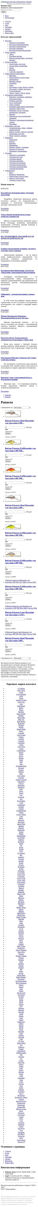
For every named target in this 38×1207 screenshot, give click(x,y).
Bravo (21, 731)
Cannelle (21, 733)
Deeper (21, 758)
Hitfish (21, 834)
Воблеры (12, 143)
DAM (21, 754)
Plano (21, 942)
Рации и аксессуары (16, 178)
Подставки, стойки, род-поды (20, 89)
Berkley (21, 716)
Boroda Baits (21, 729)
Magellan (21, 892)
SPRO (21, 1024)
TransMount (21, 1051)
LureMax (21, 886)
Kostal (21, 869)
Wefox (21, 1070)
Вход (7, 16)
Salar (21, 989)
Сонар (21, 1117)
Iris (21, 845)
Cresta (21, 749)
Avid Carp (21, 702)
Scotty (21, 999)
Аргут (21, 1094)
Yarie (21, 1080)
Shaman (21, 1008)
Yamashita (21, 1078)
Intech (21, 844)
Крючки (12, 114)
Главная (8, 21)
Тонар (21, 1126)
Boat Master (21, 721)
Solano (21, 1016)
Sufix (21, 1033)
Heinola (21, 828)
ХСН (21, 1138)
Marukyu (21, 898)
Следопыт (21, 1115)
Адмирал (21, 1092)
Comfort (21, 739)
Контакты (8, 31)
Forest (21, 793)
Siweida (21, 1012)
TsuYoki (21, 1057)
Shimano (21, 1010)
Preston (21, 958)
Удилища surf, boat (15, 157)
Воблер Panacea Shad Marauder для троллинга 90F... (19, 422)
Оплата (7, 29)
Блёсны (12, 141)
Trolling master (21, 1053)
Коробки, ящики (15, 81)
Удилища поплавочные (17, 165)
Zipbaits (21, 1090)
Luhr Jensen (21, 882)
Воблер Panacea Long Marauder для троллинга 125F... (19, 613)
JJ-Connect (21, 853)
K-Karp (21, 859)
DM (21, 762)
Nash (21, 923)
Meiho (21, 906)
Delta (21, 760)
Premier (21, 954)
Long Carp (21, 875)
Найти (3, 12)
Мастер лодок (21, 1109)
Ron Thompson (21, 983)
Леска (11, 54)
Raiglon (21, 964)
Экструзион (21, 1140)
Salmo (21, 991)
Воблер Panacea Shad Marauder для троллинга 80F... (19, 506)
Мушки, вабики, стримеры (19, 147)
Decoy (21, 756)
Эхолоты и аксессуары (17, 180)
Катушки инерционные (17, 46)
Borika (21, 727)
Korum (21, 865)
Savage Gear (21, 993)
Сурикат (21, 1123)
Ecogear (21, 768)
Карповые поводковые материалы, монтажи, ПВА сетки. (21, 107)
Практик (21, 1113)
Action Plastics (21, 694)
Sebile (21, 1000)
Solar (21, 1018)
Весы (11, 172)
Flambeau (21, 787)
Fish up (21, 783)
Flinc (21, 789)
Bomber (21, 725)
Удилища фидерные (16, 169)
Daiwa (21, 752)
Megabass (21, 904)
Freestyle (21, 797)
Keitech (21, 861)
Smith (21, 1014)
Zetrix (21, 1088)
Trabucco (21, 1047)
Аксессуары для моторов (18, 66)
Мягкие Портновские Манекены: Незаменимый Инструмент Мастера (14, 317)
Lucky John (21, 880)
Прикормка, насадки (12, 126)
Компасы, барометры (16, 174)
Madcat (21, 888)
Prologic (21, 960)
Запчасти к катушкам (17, 43)
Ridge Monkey (21, 977)
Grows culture (21, 814)
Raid (21, 962)
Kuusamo (21, 871)
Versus (21, 1064)
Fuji (21, 799)
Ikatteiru (21, 840)
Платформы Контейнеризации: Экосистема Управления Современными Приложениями (18, 271)
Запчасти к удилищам (17, 155)
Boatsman (21, 723)
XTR (21, 1076)
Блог (6, 25)
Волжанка (21, 1095)
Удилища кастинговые (17, 163)
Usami (21, 1061)
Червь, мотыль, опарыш (17, 136)
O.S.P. (21, 929)
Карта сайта (9, 33)
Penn (21, 940)
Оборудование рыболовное (15, 74)
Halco (21, 818)
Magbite (21, 890)
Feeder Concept (21, 780)
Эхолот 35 (21, 1142)
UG (21, 1059)
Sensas (21, 1004)
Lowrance (21, 876)
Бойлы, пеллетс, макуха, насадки (21, 132)
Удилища (8, 153)
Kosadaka (21, 867)
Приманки (9, 138)
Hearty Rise (21, 824)
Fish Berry (21, 782)
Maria (21, 896)
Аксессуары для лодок (17, 64)
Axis (21, 704)
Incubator (21, 842)
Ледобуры (12, 83)
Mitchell (21, 919)
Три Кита (21, 1128)
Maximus (21, 902)
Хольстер (21, 1136)
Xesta (21, 1074)
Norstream (21, 927)
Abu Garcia (21, 690)
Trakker (21, 1049)
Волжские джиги (21, 1097)
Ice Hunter (21, 838)
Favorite (21, 778)
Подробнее (5, 208)
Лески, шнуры (10, 52)
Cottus (21, 745)
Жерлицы (12, 76)
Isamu (21, 847)
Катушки (8, 41)
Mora (21, 921)
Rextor (21, 973)
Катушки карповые (16, 48)
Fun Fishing (21, 801)
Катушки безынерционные (19, 45)
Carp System (21, 735)
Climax (21, 737)
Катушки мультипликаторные (20, 50)
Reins (21, 971)
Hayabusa (21, 822)
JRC (21, 855)
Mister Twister (21, 917)
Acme (21, 692)
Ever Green (21, 776)
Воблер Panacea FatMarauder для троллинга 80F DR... (20, 449)
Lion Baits (21, 873)
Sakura (21, 987)
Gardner (21, 807)
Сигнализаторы (15, 91)
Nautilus (21, 925)
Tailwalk (21, 1037)
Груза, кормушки (15, 103)
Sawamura (21, 995)
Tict (21, 1045)
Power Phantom (21, 950)
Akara (21, 698)
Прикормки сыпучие (16, 134)
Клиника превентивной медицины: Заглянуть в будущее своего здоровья (18, 250)
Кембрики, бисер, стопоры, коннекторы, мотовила (19, 111)
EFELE (21, 772)
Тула (21, 1130)
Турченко (21, 1132)
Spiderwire (21, 1022)
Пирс (21, 1111)
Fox (21, 795)
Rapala (21, 966)
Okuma (21, 931)
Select (21, 1002)
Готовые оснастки (15, 101)
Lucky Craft (21, 878)
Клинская (21, 1105)
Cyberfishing (21, 751)
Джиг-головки (14, 105)
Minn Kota (21, 915)
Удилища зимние (15, 159)
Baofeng (21, 712)
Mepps (21, 909)
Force (21, 791)
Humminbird (21, 836)
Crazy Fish (21, 747)
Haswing (21, 820)
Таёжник (21, 1125)
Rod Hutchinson (21, 981)
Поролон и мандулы (16, 149)
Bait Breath (21, 706)
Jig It (21, 851)
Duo (21, 764)
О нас (7, 23)
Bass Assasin (21, 714)
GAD (21, 803)
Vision (21, 1066)
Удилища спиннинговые (18, 167)
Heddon (21, 826)
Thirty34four (21, 1043)
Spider (21, 1020)
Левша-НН (21, 1107)
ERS (21, 774)
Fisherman (21, 785)
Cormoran (21, 743)
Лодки (11, 68)
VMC (21, 1068)
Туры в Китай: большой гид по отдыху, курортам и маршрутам (16, 215)
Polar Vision (21, 946)
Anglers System (21, 700)
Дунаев (21, 1099)
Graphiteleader (21, 811)
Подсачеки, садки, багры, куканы (21, 87)
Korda (21, 863)
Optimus (21, 933)
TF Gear (21, 1041)
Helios (21, 832)
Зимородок (21, 1103)
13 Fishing (21, 689)
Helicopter (21, 830)
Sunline (21, 1035)
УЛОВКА (21, 1134)
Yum (21, 1086)
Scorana (21, 997)
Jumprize (21, 857)
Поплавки (13, 124)
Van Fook (21, 1062)
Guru (21, 816)
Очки (11, 85)
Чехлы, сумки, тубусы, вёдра (19, 93)
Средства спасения (16, 72)
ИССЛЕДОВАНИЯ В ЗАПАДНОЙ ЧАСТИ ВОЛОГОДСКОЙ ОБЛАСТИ (17, 237)
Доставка (8, 27)
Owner (21, 937)
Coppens (21, 741)
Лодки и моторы (11, 62)
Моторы (12, 70)
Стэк (21, 1121)
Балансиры (13, 139)
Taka (21, 1039)
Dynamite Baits (21, 766)
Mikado (21, 911)
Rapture (21, 968)
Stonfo (21, 1028)
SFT (21, 1006)
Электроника (10, 170)
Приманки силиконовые (18, 151)
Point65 (21, 944)
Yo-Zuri (21, 1084)
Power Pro (21, 952)
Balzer (21, 708)
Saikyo (21, 985)
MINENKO (21, 913)
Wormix (21, 1072)
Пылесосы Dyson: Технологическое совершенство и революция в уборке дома (17, 339)
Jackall (21, 849)
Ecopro (21, 770)
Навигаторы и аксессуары (18, 176)
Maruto (21, 900)
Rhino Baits (21, 975)
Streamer (21, 1031)
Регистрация (9, 18)
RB (21, 969)
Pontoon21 (21, 948)
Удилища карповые (16, 161)
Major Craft (21, 894)
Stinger (21, 1026)
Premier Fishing (21, 956)
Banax (21, 710)
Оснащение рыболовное (14, 95)
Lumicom (21, 884)
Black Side (21, 718)
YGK (21, 1082)
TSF (21, 1055)
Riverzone (21, 979)
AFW (21, 696)
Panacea (8, 397)
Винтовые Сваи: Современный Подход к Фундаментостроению (16, 378)
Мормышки (13, 145)
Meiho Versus (21, 907)
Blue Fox (21, 720)
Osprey (21, 935)
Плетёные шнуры (15, 56)
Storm (21, 1030)
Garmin (21, 809)
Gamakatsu (21, 805)
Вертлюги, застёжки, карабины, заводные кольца (20, 98)
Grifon (21, 813)
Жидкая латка (21, 1101)
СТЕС (21, 1119)
